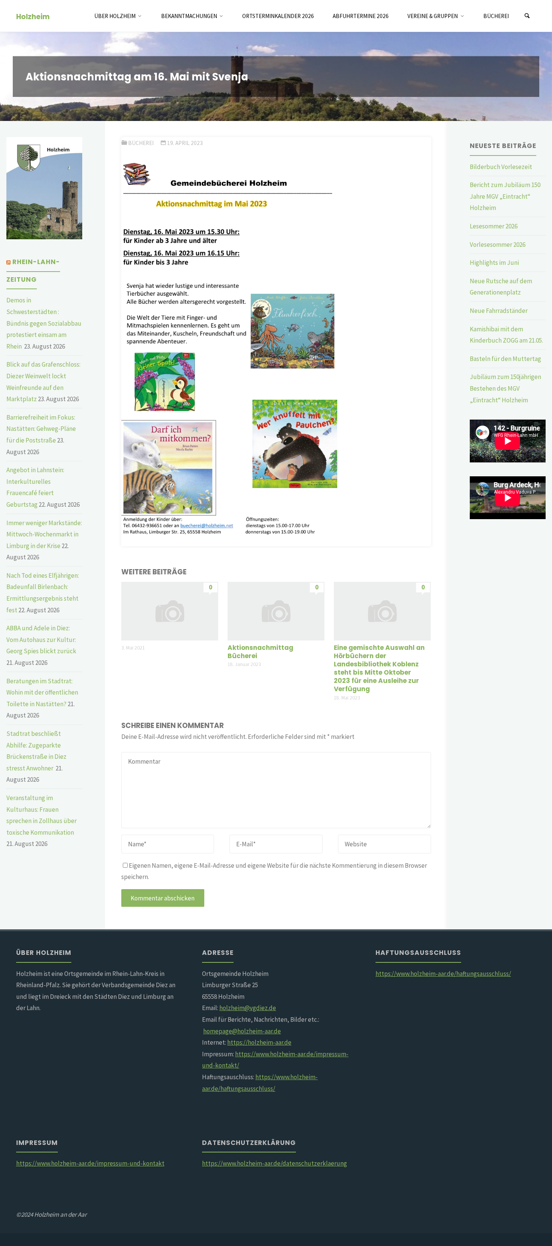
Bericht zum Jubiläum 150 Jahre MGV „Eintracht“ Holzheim (505, 196)
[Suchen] (527, 16)
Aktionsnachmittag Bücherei (260, 651)
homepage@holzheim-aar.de (242, 1031)
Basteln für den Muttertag (505, 359)
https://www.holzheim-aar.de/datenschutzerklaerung (274, 1163)
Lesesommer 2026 (493, 226)
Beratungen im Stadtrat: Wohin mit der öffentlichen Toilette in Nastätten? (42, 692)
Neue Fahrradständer (499, 311)
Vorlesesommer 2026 (497, 244)
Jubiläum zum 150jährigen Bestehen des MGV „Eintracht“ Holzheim (505, 388)
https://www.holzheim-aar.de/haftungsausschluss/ (443, 974)
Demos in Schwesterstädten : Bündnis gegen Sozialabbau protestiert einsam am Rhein (43, 323)
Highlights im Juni (494, 262)
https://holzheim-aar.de (259, 1042)
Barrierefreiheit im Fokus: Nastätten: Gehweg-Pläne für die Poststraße (41, 428)
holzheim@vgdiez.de (247, 1008)
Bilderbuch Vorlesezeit (501, 167)
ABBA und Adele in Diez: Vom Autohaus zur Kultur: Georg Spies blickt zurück (41, 639)
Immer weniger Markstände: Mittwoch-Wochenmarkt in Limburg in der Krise (44, 534)
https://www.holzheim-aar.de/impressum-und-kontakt (90, 1163)
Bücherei (141, 142)
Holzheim (33, 16)
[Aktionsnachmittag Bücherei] (276, 610)
